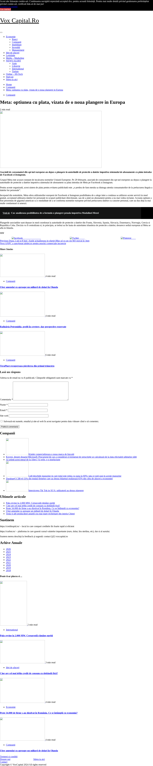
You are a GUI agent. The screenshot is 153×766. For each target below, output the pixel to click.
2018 (8, 570)
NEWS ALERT (13, 60)
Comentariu (6, 399)
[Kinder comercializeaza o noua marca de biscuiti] (17, 454)
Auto (14, 63)
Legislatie (10, 55)
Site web (4, 415)
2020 (8, 565)
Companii (16, 42)
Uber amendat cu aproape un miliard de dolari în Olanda (29, 287)
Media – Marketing (15, 58)
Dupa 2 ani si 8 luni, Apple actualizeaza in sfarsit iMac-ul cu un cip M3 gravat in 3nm (44, 240)
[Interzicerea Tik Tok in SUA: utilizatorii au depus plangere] (17, 490)
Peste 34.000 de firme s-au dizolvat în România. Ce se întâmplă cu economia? (42, 508)
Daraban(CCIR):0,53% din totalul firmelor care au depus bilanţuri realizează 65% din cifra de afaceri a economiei (59, 478)
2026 (8, 549)
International (18, 68)
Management (18, 50)
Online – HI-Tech (14, 74)
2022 (8, 559)
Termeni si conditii (8, 6)
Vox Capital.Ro (19, 20)
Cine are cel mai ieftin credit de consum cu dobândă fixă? (33, 505)
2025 (8, 551)
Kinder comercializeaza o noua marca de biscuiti (51, 454)
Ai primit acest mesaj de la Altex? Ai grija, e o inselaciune (33, 459)
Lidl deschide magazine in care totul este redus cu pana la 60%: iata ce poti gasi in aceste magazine (75, 476)
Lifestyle (16, 66)
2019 (8, 568)
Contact (3, 762)
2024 (8, 554)
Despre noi (5, 759)
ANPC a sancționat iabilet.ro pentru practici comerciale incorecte (33, 243)
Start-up (9, 77)
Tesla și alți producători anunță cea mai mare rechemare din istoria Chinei (40, 513)
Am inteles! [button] (5, 9)
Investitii (16, 47)
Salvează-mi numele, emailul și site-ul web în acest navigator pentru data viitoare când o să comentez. (51, 421)
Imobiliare (17, 44)
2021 (8, 562)
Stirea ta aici (11, 79)
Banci (14, 39)
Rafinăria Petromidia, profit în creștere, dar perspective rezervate (33, 326)
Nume (4, 404)
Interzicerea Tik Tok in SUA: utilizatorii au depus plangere (56, 490)
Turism (15, 71)
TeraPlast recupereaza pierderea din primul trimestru (27, 366)
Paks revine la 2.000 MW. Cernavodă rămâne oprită (30, 503)
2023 (8, 557)
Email (3, 410)
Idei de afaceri (12, 52)
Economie (11, 36)
